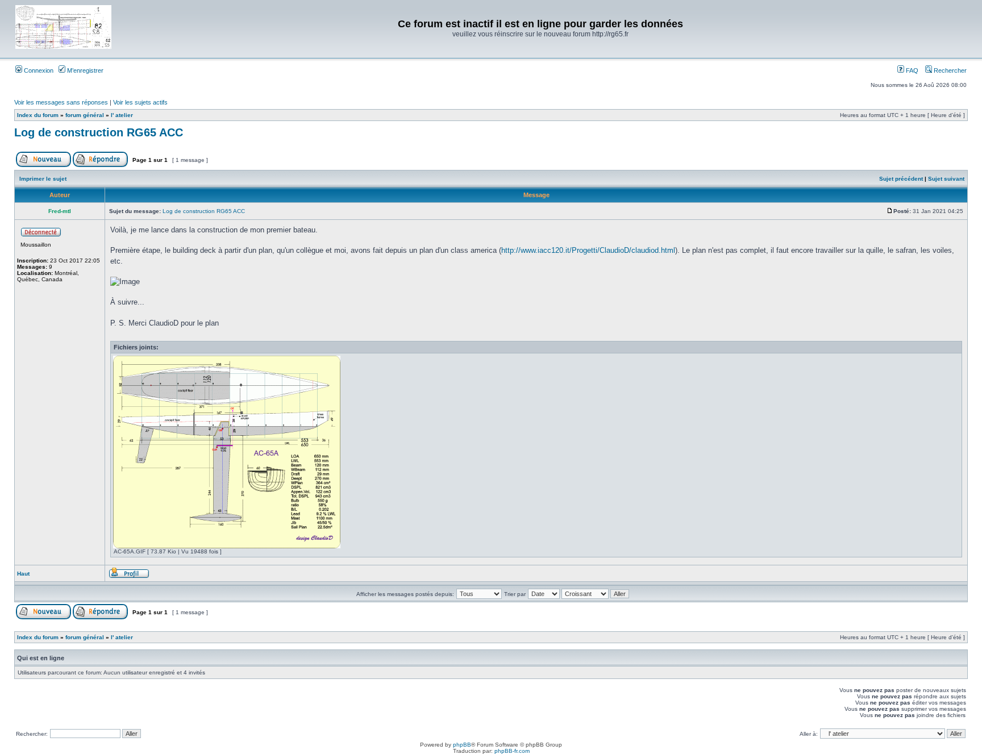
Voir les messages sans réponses (61, 102)
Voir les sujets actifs (140, 102)
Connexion (37, 70)
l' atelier (122, 115)
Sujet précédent (901, 179)
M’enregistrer (84, 70)
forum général (84, 115)
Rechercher (949, 70)
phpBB (462, 744)
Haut (23, 573)
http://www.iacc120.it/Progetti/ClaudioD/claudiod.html (588, 250)
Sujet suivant (946, 179)
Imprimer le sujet (42, 179)
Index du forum (38, 115)
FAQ (911, 70)
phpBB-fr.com (512, 751)
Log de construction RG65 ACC (98, 132)
